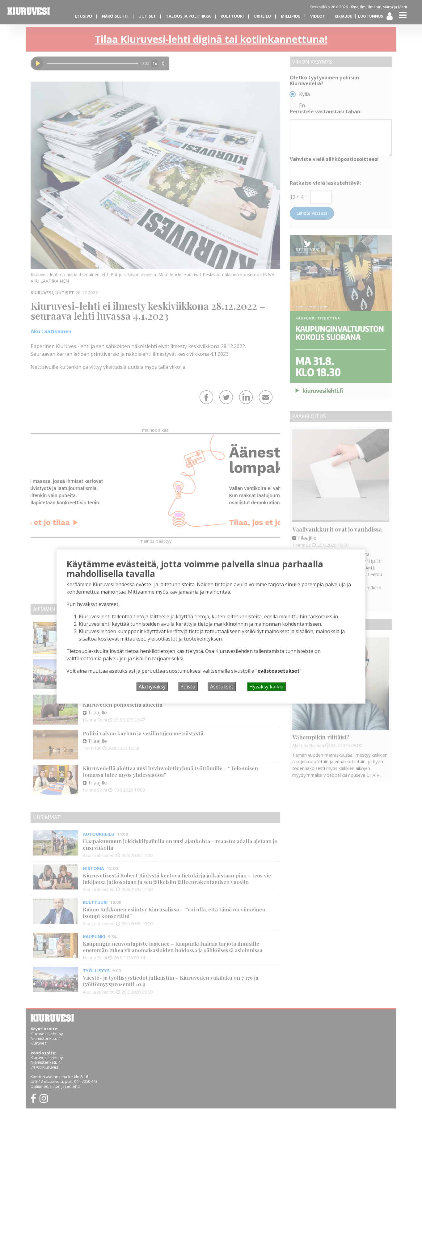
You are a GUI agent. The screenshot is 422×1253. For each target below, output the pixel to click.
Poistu (187, 686)
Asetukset (221, 686)
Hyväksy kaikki (266, 686)
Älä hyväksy (152, 686)
